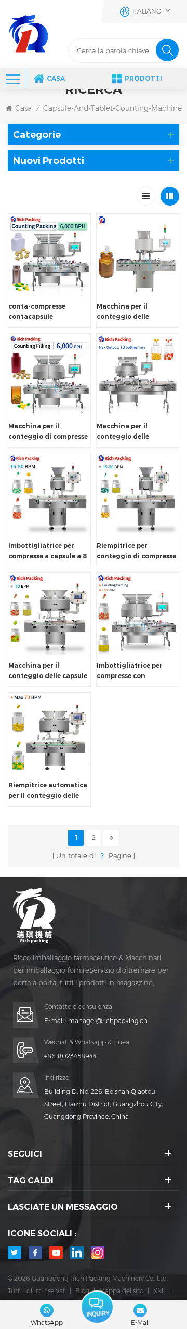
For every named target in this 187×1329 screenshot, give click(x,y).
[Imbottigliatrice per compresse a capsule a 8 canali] (49, 494)
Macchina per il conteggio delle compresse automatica (134, 312)
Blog (82, 1291)
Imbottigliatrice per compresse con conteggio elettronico (133, 671)
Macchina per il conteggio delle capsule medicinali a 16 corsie (47, 671)
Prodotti (143, 78)
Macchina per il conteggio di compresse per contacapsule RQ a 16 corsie (48, 432)
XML (159, 1291)
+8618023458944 (70, 1056)
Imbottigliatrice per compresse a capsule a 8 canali (47, 551)
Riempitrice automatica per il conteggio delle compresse (47, 791)
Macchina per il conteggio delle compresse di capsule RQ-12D (131, 432)
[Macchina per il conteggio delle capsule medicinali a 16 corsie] (49, 614)
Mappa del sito (121, 1291)
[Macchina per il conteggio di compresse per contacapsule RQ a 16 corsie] (49, 375)
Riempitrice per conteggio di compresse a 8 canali (136, 551)
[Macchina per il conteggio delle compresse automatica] (138, 255)
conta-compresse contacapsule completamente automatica (36, 312)
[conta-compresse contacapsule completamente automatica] (49, 255)
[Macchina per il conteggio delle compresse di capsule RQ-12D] (138, 375)
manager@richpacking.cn (108, 1021)
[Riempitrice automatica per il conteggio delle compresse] (49, 734)
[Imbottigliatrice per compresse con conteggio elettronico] (138, 614)
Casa (56, 78)
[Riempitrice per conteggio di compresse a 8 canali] (138, 494)
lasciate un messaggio (97, 1307)
